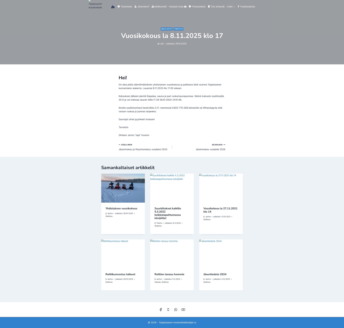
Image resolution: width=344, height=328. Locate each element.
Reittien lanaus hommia (169, 274)
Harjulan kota (176, 6)
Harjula (158, 282)
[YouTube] (183, 309)
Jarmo (110, 213)
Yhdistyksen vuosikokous (121, 208)
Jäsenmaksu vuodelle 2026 (210, 147)
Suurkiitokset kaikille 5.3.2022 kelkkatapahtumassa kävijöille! (168, 213)
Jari (162, 43)
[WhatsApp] (175, 309)
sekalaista (166, 29)
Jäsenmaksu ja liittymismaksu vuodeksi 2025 (143, 147)
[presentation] (123, 188)
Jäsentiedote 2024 (214, 274)
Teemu (159, 223)
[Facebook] (160, 309)
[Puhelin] (168, 309)
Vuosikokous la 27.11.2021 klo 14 (220, 210)
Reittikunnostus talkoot (120, 274)
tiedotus (178, 29)
